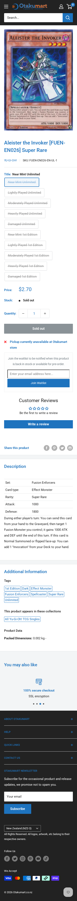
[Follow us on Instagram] (22, 859)
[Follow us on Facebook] (7, 859)
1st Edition (12, 588)
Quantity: (10, 313)
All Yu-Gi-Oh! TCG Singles (22, 619)
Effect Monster (41, 588)
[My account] (61, 6)
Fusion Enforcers (16, 594)
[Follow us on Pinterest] (30, 859)
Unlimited (11, 600)
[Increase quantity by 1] (45, 313)
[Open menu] (6, 6)
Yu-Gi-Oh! (10, 160)
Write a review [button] (38, 424)
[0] (69, 6)
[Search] (68, 17)
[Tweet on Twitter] (62, 448)
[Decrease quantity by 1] (23, 313)
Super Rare (56, 594)
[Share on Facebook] (46, 448)
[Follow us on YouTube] (38, 859)
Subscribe (17, 809)
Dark (25, 588)
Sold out (38, 329)
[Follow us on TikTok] (46, 859)
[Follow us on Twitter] (15, 859)
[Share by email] (70, 448)
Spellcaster (38, 594)
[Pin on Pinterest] (54, 448)
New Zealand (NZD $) (19, 828)
